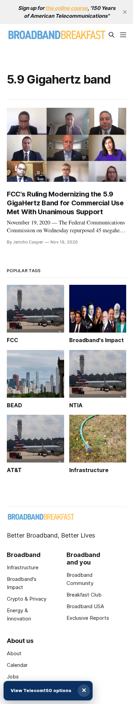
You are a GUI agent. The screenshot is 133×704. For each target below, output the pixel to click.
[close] (124, 11)
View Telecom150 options (41, 690)
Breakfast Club (84, 594)
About (14, 653)
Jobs (13, 676)
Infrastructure (23, 567)
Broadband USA (85, 606)
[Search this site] (111, 34)
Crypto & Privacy (26, 599)
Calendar (17, 665)
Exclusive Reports (87, 618)
